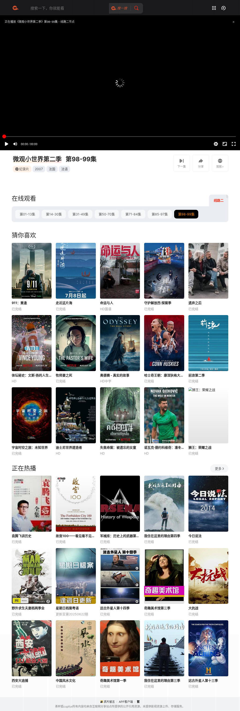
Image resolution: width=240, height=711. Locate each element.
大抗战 (193, 608)
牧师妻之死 (64, 375)
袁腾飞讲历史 (21, 536)
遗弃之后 (195, 303)
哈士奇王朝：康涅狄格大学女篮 (164, 375)
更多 (218, 468)
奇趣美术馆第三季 (157, 608)
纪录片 (24, 169)
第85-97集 (160, 214)
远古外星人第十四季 (115, 608)
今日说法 (195, 536)
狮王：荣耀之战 (199, 447)
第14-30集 (54, 214)
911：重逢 (19, 303)
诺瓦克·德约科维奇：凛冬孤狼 (164, 447)
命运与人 (106, 303)
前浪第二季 (196, 375)
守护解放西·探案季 (157, 303)
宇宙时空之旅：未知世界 (30, 447)
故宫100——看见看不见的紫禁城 (76, 536)
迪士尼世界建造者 (69, 447)
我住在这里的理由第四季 (162, 536)
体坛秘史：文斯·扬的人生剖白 (32, 375)
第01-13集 (27, 214)
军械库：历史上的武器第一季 (120, 536)
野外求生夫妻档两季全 (28, 608)
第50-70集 (107, 214)
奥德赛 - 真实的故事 (114, 375)
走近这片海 (64, 303)
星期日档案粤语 (67, 608)
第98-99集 (186, 214)
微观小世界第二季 (37, 159)
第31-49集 (80, 214)
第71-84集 (133, 214)
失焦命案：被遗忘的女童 (118, 447)
